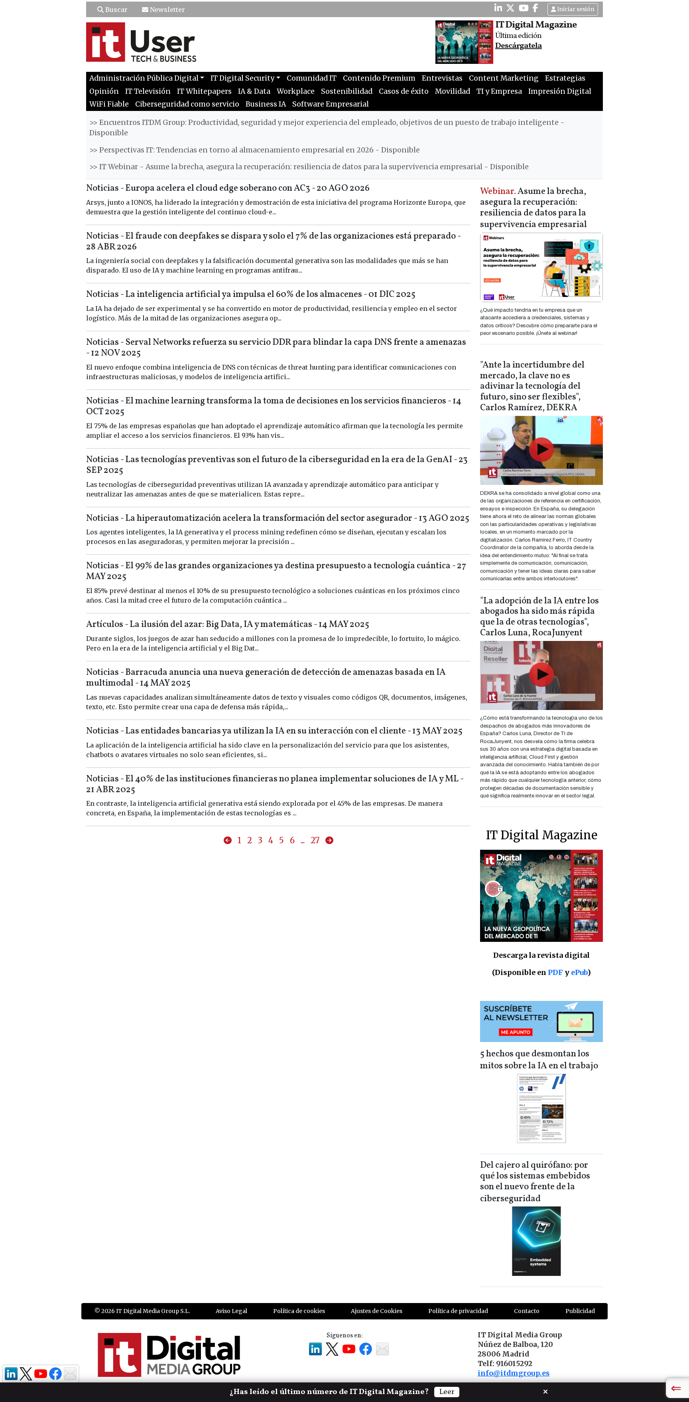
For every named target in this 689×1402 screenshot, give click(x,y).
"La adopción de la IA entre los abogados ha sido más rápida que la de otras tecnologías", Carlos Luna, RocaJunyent (539, 617)
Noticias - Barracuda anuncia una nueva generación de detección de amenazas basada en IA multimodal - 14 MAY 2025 (266, 678)
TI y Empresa (499, 91)
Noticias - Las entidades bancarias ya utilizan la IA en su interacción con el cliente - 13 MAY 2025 (274, 731)
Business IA (266, 104)
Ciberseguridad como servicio (187, 104)
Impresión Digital (559, 91)
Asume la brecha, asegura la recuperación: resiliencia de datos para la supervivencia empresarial (533, 208)
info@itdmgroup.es (513, 1373)
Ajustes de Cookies (376, 1311)
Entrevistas (442, 78)
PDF (555, 972)
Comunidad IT (312, 78)
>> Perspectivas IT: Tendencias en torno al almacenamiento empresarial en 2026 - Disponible (254, 150)
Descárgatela (518, 45)
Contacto (526, 1311)
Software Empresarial (330, 104)
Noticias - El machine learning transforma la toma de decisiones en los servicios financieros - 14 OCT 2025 (273, 406)
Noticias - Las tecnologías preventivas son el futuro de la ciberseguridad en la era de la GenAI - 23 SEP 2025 (277, 465)
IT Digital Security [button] (242, 78)
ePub (579, 972)
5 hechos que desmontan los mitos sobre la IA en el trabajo (539, 1060)
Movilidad (452, 91)
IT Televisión (148, 91)
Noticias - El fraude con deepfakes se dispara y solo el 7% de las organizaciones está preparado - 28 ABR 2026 (273, 241)
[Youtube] (524, 8)
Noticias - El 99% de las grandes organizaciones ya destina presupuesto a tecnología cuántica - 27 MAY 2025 (276, 571)
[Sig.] (329, 840)
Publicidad (580, 1311)
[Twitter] (510, 8)
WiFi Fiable (109, 104)
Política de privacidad (458, 1311)
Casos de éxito (404, 91)
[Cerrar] (545, 1391)
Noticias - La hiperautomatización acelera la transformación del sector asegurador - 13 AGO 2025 (277, 518)
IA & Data (254, 91)
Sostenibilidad (346, 91)
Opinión (104, 91)
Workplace (296, 91)
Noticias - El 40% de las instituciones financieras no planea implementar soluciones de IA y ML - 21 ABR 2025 (274, 784)
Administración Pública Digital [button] (144, 78)
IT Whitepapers (204, 91)
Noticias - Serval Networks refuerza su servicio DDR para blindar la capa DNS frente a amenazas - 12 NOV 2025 (276, 348)
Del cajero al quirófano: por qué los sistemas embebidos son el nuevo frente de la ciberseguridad (535, 1182)
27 (315, 840)
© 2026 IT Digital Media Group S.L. (142, 1311)
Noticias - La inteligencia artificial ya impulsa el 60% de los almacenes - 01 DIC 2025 (250, 295)
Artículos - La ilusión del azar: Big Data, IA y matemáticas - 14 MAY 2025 (227, 625)
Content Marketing (504, 78)
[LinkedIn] (498, 8)
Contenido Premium (379, 78)
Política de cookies (299, 1311)
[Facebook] (535, 8)
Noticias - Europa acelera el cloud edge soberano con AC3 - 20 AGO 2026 (228, 188)
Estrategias (565, 78)
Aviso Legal (231, 1311)
